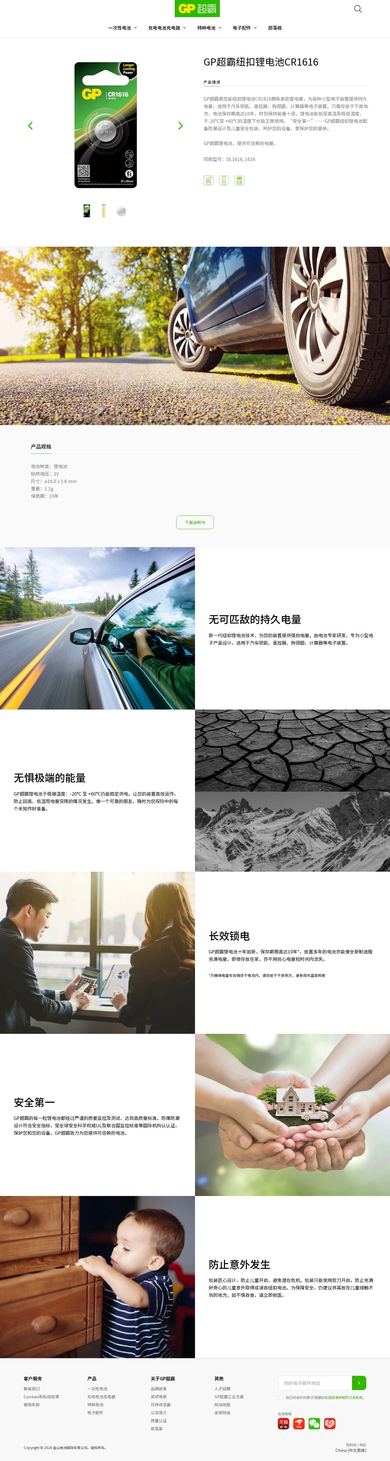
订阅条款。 (357, 1397)
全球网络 (222, 1412)
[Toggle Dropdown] (135, 27)
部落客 (157, 1428)
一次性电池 (119, 28)
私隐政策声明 (335, 1397)
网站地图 (222, 1404)
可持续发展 (161, 1404)
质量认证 (159, 1420)
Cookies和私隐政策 (41, 1396)
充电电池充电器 (164, 28)
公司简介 (159, 1412)
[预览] (30, 125)
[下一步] (180, 125)
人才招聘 (222, 1388)
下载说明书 (195, 522)
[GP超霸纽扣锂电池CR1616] (87, 211)
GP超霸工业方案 (229, 1396)
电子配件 (242, 28)
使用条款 (32, 1404)
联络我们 (32, 1388)
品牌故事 (159, 1388)
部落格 (275, 28)
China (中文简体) (350, 1450)
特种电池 (206, 28)
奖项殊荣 (159, 1396)
